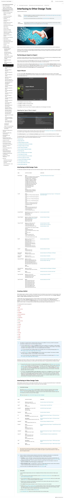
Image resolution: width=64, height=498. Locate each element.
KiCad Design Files (21, 150)
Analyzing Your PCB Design (7, 141)
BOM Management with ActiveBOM (6, 136)
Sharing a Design (6, 28)
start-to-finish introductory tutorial (26, 476)
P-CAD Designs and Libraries (22, 160)
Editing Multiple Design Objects (8, 41)
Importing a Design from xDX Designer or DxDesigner (48, 252)
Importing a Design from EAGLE (8, 68)
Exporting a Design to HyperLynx (45, 412)
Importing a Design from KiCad (8, 73)
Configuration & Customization (6, 124)
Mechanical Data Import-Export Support (8, 106)
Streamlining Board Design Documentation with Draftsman (7, 144)
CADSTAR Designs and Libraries (23, 142)
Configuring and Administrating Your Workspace (7, 154)
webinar (25, 489)
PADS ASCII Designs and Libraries (23, 157)
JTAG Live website (57, 459)
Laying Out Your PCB (6, 140)
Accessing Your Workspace (8, 16)
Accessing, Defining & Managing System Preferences (7, 49)
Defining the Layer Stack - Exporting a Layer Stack (47, 271)
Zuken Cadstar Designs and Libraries (24, 162)
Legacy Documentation (33, 23)
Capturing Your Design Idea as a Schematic (7, 131)
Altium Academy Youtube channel (30, 485)
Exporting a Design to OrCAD (8, 96)
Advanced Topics (6, 47)
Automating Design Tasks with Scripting (8, 128)
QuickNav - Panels (6, 45)
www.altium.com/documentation (45, 478)
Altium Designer (38, 350)
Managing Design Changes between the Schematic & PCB (7, 138)
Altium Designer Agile (32, 350)
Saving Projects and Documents (8, 25)
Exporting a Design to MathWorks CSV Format (47, 421)
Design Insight (6, 54)
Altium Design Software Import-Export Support (47, 175)
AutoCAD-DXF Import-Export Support (45, 408)
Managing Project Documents (8, 22)
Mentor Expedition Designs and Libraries (24, 149)
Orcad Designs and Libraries (22, 154)
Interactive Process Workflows (8, 37)
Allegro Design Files (21, 140)
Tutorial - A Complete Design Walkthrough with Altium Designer (8, 8)
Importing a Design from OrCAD (8, 91)
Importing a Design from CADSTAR (45, 274)
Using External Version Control (7, 60)
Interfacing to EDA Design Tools (50, 130)
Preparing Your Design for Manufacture (6, 146)
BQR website (45, 464)
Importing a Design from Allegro (8, 88)
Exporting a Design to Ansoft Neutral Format (8, 111)
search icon (25, 479)
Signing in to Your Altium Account (7, 14)
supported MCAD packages (29, 389)
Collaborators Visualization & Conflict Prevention (8, 33)
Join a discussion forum (25, 491)
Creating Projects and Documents (7, 18)
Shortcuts (5, 44)
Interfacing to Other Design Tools (8, 65)
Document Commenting (7, 29)
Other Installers (43, 23)
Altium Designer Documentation (23, 5)
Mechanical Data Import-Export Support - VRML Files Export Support (50, 443)
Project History (6, 26)
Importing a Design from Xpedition (8, 86)
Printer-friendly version (60, 497)
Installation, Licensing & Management (6, 156)
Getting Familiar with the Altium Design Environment (36, 5)
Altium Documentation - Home (8, 163)
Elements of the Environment (8, 12)
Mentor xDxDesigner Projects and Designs (25, 152)
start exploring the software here (45, 475)
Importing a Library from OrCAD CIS (45, 224)
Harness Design (5, 149)
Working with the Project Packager (8, 63)
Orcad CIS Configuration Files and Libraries (25, 155)
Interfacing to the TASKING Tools (9, 115)
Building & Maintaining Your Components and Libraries (7, 151)
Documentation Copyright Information (7, 162)
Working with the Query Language (7, 58)
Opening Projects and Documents (7, 20)
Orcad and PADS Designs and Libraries (24, 159)
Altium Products (41, 466)
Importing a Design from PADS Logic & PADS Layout (9, 80)
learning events (36, 489)
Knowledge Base (6, 165)
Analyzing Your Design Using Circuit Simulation (7, 133)
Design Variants (6, 38)
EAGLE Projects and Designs (22, 147)
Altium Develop (48, 15)
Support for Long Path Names (8, 126)
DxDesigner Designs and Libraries (23, 145)
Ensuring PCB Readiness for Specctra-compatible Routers (8, 118)
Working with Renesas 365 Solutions (7, 35)
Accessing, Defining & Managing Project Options (8, 53)
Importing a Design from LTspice (45, 248)
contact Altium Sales (46, 18)
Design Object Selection (7, 40)
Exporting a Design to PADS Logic (45, 260)
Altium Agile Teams (54, 15)
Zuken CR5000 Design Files (22, 164)
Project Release (50, 66)
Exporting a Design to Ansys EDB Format (46, 405)
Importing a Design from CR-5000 (45, 279)
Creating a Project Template (8, 56)
